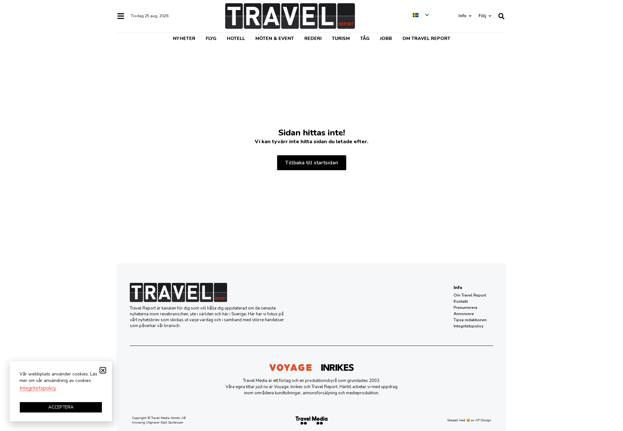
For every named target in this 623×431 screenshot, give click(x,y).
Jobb (386, 38)
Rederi (313, 38)
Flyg (211, 38)
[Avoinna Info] (470, 16)
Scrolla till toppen (606, 393)
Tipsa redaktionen (470, 320)
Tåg (365, 38)
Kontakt (461, 301)
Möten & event (274, 38)
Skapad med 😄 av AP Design (469, 420)
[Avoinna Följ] (490, 16)
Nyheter (184, 38)
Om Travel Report (426, 38)
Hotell (236, 38)
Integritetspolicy (468, 326)
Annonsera (464, 313)
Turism (341, 38)
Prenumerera (465, 307)
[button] (102, 370)
